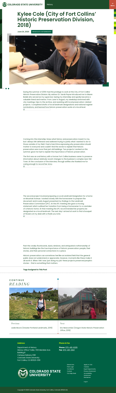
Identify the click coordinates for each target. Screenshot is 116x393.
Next (62, 323)
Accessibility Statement (88, 374)
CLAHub (69, 371)
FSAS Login (70, 367)
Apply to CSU (88, 365)
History (50, 4)
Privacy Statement (90, 371)
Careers (86, 367)
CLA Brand (70, 369)
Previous (15, 323)
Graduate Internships (41, 32)
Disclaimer (87, 377)
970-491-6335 (71, 347)
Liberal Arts (70, 365)
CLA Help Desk (71, 373)
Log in (86, 382)
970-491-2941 (69, 350)
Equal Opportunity (90, 369)
